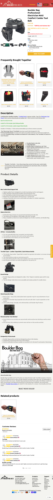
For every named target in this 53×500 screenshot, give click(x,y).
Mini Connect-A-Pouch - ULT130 (26, 104)
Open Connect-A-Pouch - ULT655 (8, 104)
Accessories (35, 485)
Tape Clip (38, 116)
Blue (30, 42)
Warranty (46, 479)
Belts (33, 482)
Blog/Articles (47, 486)
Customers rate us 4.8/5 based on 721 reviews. (30, 490)
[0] (51, 5)
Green (30, 41)
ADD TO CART (39, 54)
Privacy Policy (46, 488)
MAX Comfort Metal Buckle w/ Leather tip (15, 118)
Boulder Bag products (12, 384)
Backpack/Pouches (36, 483)
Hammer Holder (31, 116)
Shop (46, 4)
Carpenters (34, 481)
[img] (9, 435)
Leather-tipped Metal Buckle (35, 46)
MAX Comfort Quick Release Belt (36, 118)
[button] (28, 468)
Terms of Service (46, 484)
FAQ (45, 478)
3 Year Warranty (31, 144)
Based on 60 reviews (7, 430)
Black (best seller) (33, 40)
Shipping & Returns (46, 481)
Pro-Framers (35, 479)
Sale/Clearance (35, 486)
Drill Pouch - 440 (44, 104)
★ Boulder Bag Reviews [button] (51, 251)
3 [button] (26, 468)
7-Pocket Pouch (22, 116)
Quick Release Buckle (34, 47)
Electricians (35, 478)
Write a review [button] (46, 429)
